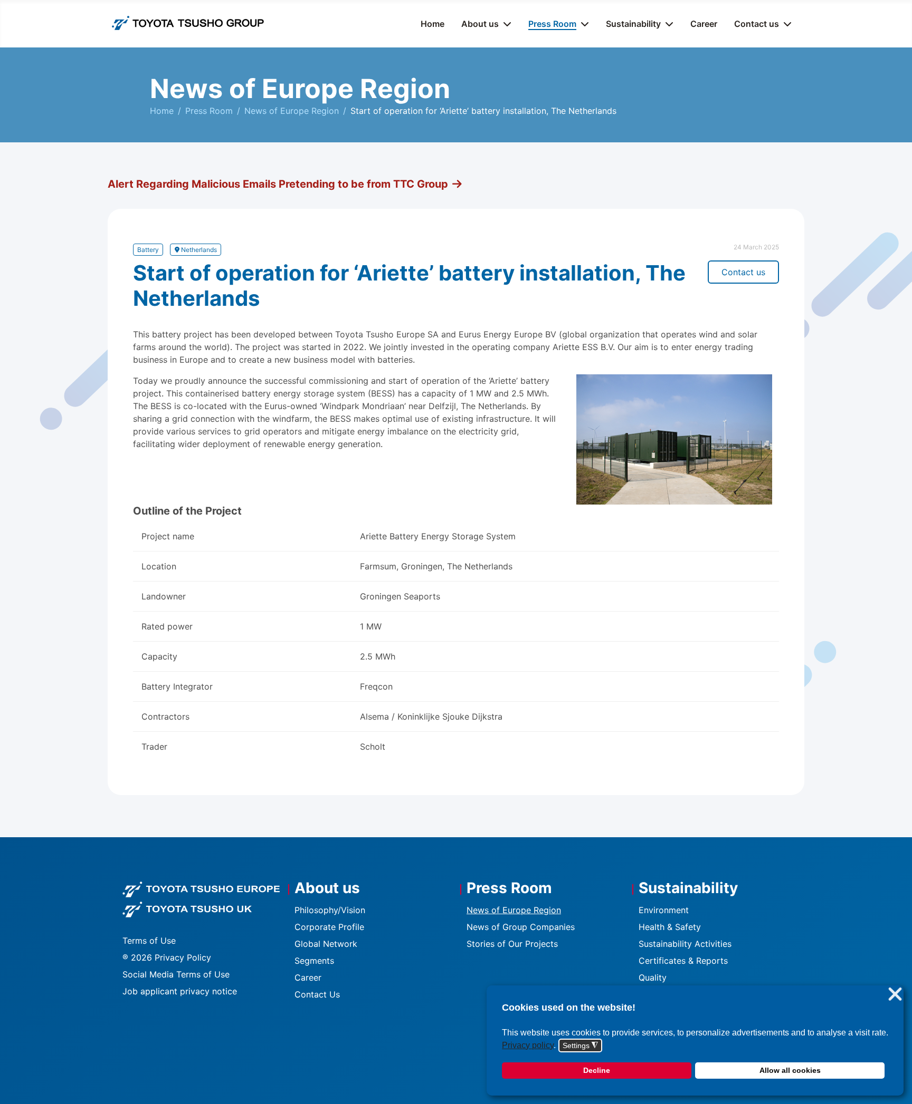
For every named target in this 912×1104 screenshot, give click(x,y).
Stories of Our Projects (512, 943)
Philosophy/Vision (329, 910)
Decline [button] (596, 1070)
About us (480, 23)
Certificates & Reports (683, 960)
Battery (148, 250)
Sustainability (633, 23)
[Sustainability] (667, 23)
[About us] (505, 23)
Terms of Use (149, 940)
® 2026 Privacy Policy (166, 957)
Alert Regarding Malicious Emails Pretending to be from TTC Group (278, 184)
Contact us (756, 23)
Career (703, 23)
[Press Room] (582, 23)
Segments (314, 960)
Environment (664, 910)
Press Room (552, 23)
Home (432, 23)
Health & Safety (670, 927)
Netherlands (198, 250)
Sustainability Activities (685, 943)
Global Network (325, 943)
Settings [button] (580, 1045)
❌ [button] (895, 994)
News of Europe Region (514, 910)
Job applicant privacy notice (179, 991)
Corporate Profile (329, 927)
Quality (653, 977)
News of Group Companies (521, 927)
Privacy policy (528, 1045)
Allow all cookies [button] (790, 1070)
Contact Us (317, 994)
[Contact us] (785, 23)
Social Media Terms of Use (176, 974)
